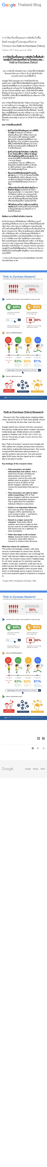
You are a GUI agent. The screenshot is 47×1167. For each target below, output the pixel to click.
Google (28, 769)
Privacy (35, 769)
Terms (43, 769)
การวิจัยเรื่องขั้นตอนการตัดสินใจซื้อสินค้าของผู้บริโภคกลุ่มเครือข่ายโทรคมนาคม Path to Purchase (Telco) (23, 41)
